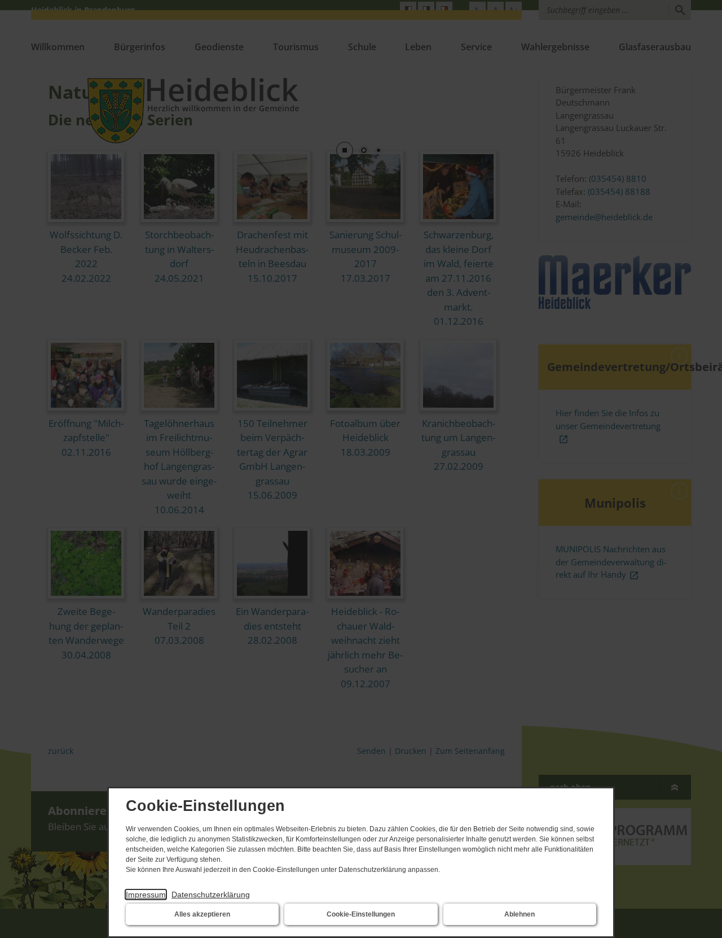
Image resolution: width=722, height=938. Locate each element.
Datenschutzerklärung (210, 894)
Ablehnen (519, 914)
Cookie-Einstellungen (361, 914)
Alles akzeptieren (202, 914)
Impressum (146, 894)
